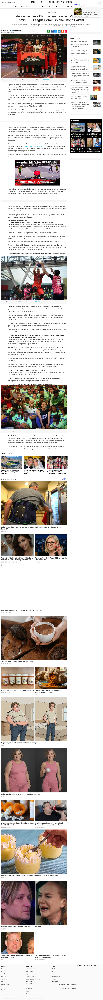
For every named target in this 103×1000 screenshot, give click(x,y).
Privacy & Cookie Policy (33, 979)
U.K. (27, 991)
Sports (51, 6)
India (2, 968)
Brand (53, 971)
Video (3, 992)
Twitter (63, 985)
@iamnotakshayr (17, 30)
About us (54, 968)
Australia (29, 983)
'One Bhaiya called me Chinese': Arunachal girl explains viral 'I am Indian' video (80, 60)
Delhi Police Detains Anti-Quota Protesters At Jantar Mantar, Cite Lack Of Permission (80, 75)
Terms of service (31, 976)
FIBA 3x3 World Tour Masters (33, 146)
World (3, 974)
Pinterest (73, 988)
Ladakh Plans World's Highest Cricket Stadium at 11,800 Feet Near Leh (10, 471)
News (22, 6)
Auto (2, 986)
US (2, 971)
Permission (29, 971)
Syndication (29, 974)
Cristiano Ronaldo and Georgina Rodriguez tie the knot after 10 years (34, 471)
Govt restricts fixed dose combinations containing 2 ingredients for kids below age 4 (80, 68)
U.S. (27, 993)
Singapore (29, 988)
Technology (37, 6)
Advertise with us (31, 968)
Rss (65, 988)
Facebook (73, 985)
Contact (54, 979)
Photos (3, 989)
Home (17, 6)
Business (28, 6)
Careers (54, 974)
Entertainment (59, 6)
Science (44, 6)
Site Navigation (56, 976)
